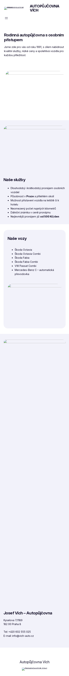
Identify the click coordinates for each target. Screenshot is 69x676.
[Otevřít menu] (6, 18)
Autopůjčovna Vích (44, 8)
